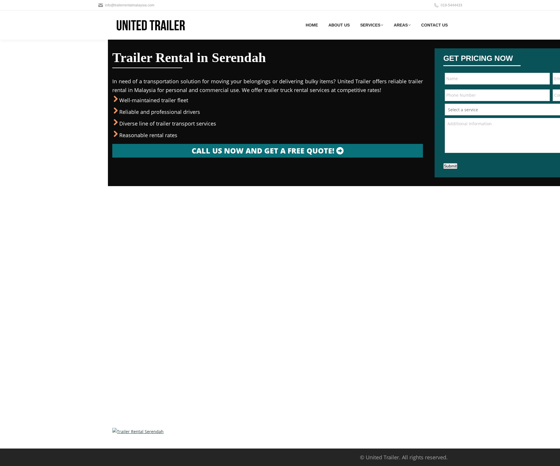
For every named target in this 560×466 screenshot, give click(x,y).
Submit (450, 166)
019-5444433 (451, 5)
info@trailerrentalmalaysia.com (129, 5)
